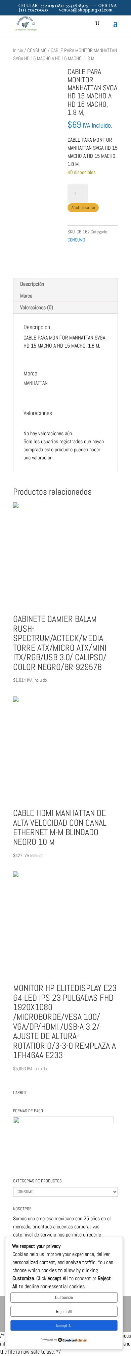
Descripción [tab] (32, 283)
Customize (64, 1297)
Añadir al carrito (83, 207)
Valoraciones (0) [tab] (36, 307)
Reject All (64, 1311)
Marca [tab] (26, 295)
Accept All (64, 1325)
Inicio (18, 50)
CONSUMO (37, 50)
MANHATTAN (80, 253)
